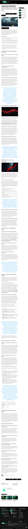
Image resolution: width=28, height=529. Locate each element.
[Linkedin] (23, 0)
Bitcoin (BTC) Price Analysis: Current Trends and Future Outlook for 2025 (15, 513)
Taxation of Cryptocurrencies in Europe (15, 516)
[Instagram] (22, 0)
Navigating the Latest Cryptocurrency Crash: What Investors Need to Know (15, 484)
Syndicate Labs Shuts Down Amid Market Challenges (24, 17)
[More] (22, 479)
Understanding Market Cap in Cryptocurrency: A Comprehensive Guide (5, 484)
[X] (25, 0)
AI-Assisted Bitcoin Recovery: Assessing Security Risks (15, 501)
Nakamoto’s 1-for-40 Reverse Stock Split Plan (9, 500)
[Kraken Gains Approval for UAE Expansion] (20, 13)
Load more (22, 19)
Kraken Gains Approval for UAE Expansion (24, 12)
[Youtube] (26, 0)
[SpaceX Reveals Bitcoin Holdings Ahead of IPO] (4, 497)
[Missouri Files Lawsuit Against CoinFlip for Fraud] (20, 10)
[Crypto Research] (4, 490)
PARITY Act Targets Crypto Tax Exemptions (24, 14)
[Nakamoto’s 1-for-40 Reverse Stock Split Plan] (9, 497)
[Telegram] (24, 0)
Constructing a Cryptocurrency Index (15, 510)
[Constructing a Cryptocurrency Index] (11, 510)
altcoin (15, 359)
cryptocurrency (3, 34)
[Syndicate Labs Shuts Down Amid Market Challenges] (20, 17)
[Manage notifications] (26, 527)
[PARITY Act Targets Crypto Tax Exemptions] (20, 15)
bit (9, 32)
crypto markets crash (3, 307)
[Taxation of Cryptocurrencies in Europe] (11, 516)
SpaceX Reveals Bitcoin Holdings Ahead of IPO (3, 500)
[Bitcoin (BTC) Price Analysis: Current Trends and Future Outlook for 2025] (11, 513)
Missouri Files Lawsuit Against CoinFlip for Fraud (24, 10)
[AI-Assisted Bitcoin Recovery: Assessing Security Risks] (15, 497)
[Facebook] (21, 0)
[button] (26, 3)
